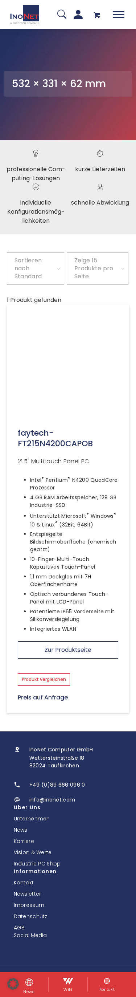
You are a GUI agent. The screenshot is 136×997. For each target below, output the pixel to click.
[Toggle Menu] (118, 14)
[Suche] (61, 15)
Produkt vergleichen (44, 679)
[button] (13, 984)
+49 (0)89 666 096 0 (57, 784)
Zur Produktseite (68, 650)
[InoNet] (24, 14)
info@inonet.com (52, 799)
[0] (97, 15)
